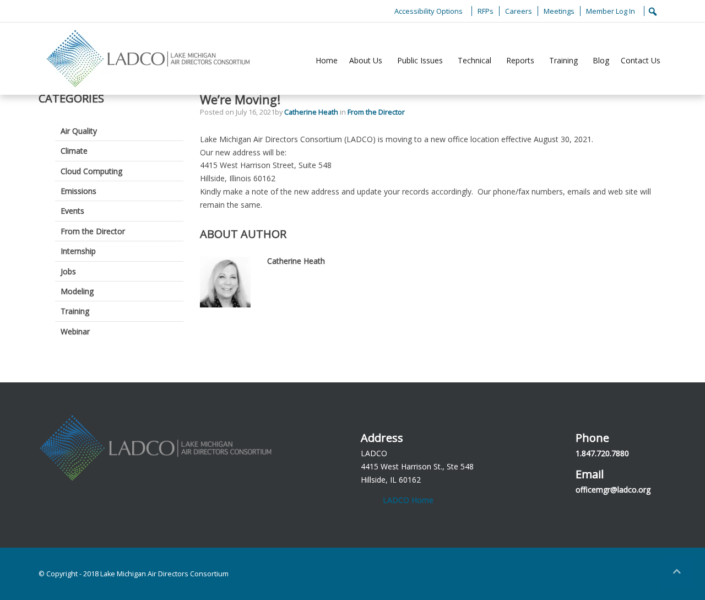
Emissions (78, 191)
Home (327, 60)
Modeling (77, 291)
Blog (601, 60)
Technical (474, 60)
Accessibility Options (428, 11)
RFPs (486, 11)
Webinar (75, 331)
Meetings (559, 11)
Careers (518, 11)
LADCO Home (408, 500)
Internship (78, 251)
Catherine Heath (312, 112)
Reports (520, 60)
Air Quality (79, 131)
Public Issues (420, 60)
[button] (677, 572)
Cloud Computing (91, 171)
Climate (74, 150)
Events (72, 211)
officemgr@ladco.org (613, 489)
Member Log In (610, 11)
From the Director (376, 112)
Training (563, 60)
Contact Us (640, 60)
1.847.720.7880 (602, 453)
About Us (365, 60)
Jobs (68, 271)
